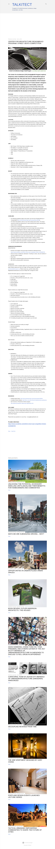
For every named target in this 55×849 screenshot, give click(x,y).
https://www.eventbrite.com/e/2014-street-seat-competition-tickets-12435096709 (28, 252)
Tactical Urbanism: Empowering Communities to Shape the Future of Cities (25, 830)
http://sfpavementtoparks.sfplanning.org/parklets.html (22, 403)
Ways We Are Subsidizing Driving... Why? (26, 534)
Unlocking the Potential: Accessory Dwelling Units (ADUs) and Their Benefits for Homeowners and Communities (26, 486)
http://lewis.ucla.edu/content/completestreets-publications (35, 400)
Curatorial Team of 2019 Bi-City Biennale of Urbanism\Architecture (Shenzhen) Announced (26, 678)
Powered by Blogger (29, 842)
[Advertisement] (27, 26)
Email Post (13, 431)
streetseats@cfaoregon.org (14, 268)
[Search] (46, 3)
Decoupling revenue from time (22, 727)
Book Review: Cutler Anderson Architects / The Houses (22, 609)
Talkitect (22, 4)
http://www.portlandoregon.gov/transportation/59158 (29, 220)
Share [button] (9, 431)
